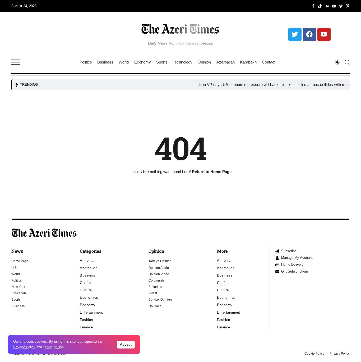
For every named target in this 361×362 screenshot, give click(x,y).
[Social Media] (313, 6)
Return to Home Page (212, 171)
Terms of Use (53, 347)
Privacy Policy (24, 347)
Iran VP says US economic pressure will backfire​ (235, 84)
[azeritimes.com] (180, 28)
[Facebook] (309, 34)
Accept (126, 344)
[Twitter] (295, 34)
